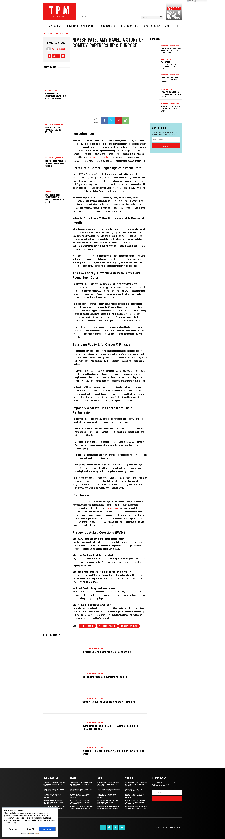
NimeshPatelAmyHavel (129, 626)
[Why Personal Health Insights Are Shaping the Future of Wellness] (56, 79)
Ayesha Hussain (59, 48)
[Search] (161, 17)
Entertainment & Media (173, 8)
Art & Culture (166, 59)
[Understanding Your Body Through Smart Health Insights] (56, 147)
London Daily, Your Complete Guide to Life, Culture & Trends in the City (173, 15)
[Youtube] (63, 56)
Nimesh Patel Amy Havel (100, 157)
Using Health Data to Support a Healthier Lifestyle (53, 130)
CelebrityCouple (87, 626)
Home (45, 33)
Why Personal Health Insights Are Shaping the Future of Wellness (55, 96)
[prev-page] (151, 118)
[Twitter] (58, 56)
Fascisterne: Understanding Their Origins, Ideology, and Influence (169, 65)
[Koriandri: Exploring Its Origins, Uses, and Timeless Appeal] (154, 93)
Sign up (166, 146)
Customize (13, 829)
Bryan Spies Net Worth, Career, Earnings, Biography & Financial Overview (110, 727)
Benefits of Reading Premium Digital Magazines (106, 652)
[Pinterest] (118, 120)
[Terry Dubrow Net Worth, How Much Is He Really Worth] (154, 107)
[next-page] (154, 118)
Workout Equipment (54, 124)
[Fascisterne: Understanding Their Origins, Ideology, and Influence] (154, 64)
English (194, 1)
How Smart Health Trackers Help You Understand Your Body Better (54, 198)
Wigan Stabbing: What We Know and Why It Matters (108, 702)
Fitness (48, 191)
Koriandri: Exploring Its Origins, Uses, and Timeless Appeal (171, 94)
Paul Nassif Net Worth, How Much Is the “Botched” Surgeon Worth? (171, 50)
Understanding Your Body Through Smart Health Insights (55, 163)
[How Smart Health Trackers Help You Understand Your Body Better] (56, 181)
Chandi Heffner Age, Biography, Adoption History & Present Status (113, 752)
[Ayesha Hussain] (49, 49)
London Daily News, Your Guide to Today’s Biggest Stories (170, 79)
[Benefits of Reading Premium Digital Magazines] (61, 650)
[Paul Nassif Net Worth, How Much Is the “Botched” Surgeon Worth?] (154, 49)
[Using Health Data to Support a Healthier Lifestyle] (56, 113)
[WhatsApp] (125, 120)
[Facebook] (49, 56)
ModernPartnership (107, 626)
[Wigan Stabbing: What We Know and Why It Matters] (61, 701)
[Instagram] (54, 56)
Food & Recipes (167, 89)
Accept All (47, 829)
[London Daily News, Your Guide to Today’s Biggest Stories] (154, 78)
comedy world (114, 508)
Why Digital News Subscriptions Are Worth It (105, 677)
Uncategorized (51, 90)
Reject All (30, 829)
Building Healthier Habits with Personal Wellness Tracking (81, 807)
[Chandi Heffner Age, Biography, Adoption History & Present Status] (61, 751)
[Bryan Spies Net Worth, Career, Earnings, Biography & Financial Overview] (61, 726)
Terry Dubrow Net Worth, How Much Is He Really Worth (170, 108)
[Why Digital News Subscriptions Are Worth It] (61, 676)
